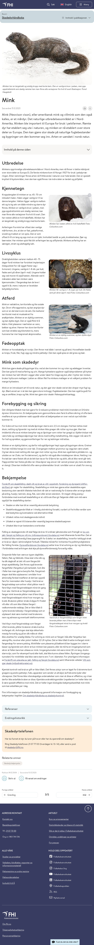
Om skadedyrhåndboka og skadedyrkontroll (43, 695)
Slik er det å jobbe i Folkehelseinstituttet (66, 831)
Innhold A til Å (8, 883)
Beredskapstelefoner (11, 825)
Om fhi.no (6, 924)
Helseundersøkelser (10, 877)
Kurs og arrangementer (59, 819)
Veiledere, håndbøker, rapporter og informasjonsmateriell (17, 864)
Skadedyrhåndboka (13, 17)
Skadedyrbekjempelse (12, 763)
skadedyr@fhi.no (15, 747)
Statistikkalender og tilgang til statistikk (66, 825)
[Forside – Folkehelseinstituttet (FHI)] (7, 4)
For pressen (54, 842)
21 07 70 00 (11, 831)
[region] (47, 739)
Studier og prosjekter (11, 856)
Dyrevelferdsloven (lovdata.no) (33, 545)
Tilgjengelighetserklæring (13, 929)
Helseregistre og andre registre (15, 871)
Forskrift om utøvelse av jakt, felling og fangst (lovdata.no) (31, 660)
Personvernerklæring (11, 935)
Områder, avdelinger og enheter (62, 836)
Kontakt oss (7, 819)
